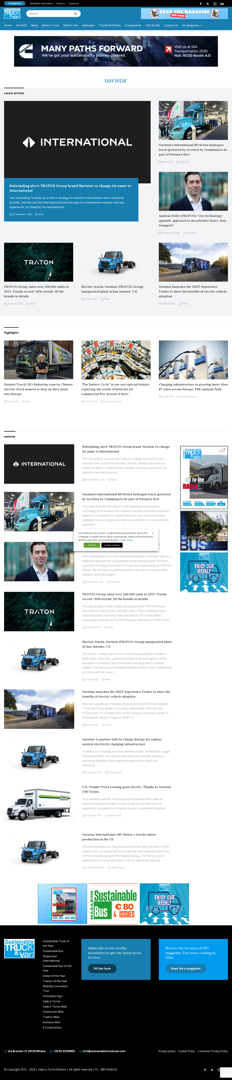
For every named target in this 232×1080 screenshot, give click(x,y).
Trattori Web (51, 1017)
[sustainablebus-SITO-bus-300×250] (204, 531)
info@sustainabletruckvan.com (103, 1051)
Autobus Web (51, 1022)
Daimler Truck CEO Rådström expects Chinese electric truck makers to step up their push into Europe (38, 389)
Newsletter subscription (41, 3)
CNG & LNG (152, 25)
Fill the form (102, 968)
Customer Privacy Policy (213, 1051)
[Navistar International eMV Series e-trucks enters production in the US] (39, 852)
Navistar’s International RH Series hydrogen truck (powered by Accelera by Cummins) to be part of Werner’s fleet (193, 149)
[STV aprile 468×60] (184, 13)
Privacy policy (166, 1051)
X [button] (152, 533)
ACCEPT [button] (92, 545)
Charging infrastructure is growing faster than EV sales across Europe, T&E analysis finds (193, 386)
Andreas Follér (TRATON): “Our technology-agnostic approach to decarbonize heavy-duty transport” (193, 220)
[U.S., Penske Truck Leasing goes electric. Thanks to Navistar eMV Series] (39, 804)
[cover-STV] (204, 477)
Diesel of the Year (54, 976)
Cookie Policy (186, 1051)
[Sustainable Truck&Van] (12, 13)
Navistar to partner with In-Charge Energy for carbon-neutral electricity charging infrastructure (122, 741)
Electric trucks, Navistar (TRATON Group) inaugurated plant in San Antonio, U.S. (112, 289)
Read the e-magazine (186, 968)
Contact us (73, 3)
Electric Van (70, 25)
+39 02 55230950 (64, 1051)
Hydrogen (88, 25)
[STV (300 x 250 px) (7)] (62, 903)
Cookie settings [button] (112, 545)
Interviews (191, 232)
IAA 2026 (21, 25)
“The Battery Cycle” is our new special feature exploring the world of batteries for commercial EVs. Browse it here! (115, 389)
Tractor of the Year (55, 981)
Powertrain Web (53, 1012)
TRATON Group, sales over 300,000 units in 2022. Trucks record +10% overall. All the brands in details (36, 291)
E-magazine (14, 3)
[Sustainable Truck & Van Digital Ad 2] (116, 51)
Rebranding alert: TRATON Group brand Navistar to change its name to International (70, 188)
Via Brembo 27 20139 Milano (26, 1051)
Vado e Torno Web (55, 1006)
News (34, 25)
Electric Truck (50, 25)
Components (133, 25)
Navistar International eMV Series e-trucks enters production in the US (119, 837)
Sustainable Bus (53, 951)
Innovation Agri (53, 996)
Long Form (171, 25)
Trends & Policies (110, 25)
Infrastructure (115, 772)
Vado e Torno (51, 1001)
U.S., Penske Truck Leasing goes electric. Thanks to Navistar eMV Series (126, 789)
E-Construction (52, 1027)
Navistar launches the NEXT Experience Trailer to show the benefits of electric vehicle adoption (193, 291)
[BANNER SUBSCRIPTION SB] (113, 903)
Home (8, 25)
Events (185, 303)
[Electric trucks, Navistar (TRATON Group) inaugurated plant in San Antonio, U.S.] (115, 262)
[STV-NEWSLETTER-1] (204, 572)
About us (60, 3)
